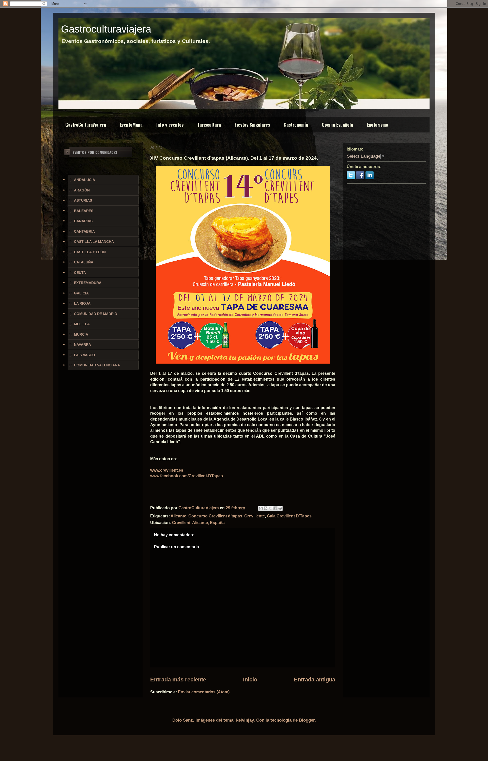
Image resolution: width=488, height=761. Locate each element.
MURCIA (81, 334)
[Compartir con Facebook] (275, 508)
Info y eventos (170, 124)
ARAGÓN (82, 190)
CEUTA (80, 273)
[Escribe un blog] (265, 508)
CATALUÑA (83, 262)
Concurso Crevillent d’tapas (215, 516)
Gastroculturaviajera (106, 29)
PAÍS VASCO (84, 355)
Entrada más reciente (178, 679)
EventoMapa (131, 124)
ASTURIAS (83, 200)
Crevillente (254, 516)
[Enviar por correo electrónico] (260, 508)
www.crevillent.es (166, 470)
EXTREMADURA (87, 283)
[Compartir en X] (270, 508)
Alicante (178, 516)
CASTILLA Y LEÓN (90, 252)
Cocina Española (337, 124)
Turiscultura (209, 124)
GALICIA (81, 293)
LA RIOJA (82, 303)
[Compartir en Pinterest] (280, 508)
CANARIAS (83, 221)
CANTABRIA (84, 231)
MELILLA (82, 324)
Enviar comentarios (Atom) (204, 692)
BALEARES (83, 211)
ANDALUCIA (84, 180)
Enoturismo (377, 124)
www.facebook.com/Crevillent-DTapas (186, 476)
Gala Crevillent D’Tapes (289, 516)
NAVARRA (82, 344)
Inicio (250, 679)
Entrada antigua (314, 679)
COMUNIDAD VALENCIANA (97, 365)
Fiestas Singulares (252, 124)
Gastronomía (296, 124)
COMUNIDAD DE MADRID (95, 314)
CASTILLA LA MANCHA (94, 242)
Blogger (307, 720)
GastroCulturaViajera (85, 124)
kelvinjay (245, 720)
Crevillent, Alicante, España (198, 522)
